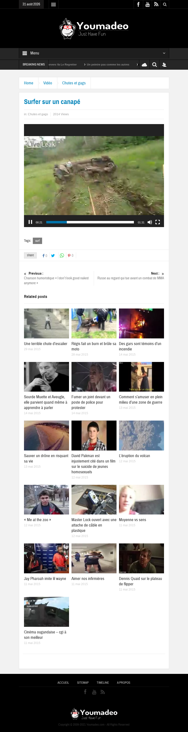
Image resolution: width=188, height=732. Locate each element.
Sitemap (83, 683)
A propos (123, 683)
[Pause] (30, 222)
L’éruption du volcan (134, 455)
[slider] (90, 222)
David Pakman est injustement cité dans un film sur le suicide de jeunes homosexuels (93, 464)
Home (28, 83)
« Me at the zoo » (37, 519)
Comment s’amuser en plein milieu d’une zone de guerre (141, 399)
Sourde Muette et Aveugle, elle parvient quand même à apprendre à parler (45, 402)
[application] (94, 175)
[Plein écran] (157, 222)
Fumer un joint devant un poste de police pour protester (90, 402)
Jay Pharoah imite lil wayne (45, 578)
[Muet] (149, 222)
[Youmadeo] (94, 28)
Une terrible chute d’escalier (45, 343)
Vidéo (47, 83)
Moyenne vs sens (132, 519)
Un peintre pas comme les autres (82, 64)
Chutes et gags (74, 83)
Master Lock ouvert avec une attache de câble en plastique (94, 525)
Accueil (63, 683)
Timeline (103, 683)
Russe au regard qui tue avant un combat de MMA (130, 276)
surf (37, 241)
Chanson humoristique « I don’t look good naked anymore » (56, 278)
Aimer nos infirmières (87, 578)
